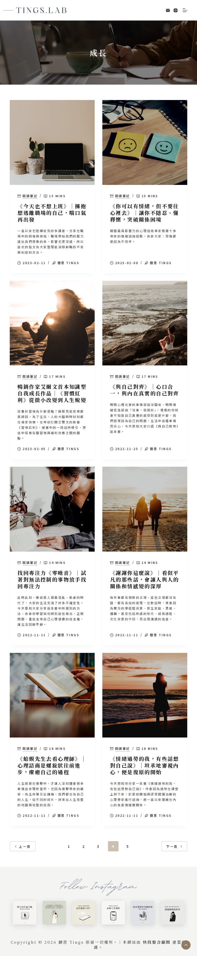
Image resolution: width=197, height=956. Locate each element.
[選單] (185, 10)
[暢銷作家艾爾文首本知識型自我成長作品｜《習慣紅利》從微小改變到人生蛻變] (52, 323)
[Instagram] (176, 10)
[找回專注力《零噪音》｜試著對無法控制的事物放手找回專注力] (52, 509)
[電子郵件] (168, 10)
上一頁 (25, 846)
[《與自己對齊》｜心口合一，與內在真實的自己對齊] (144, 323)
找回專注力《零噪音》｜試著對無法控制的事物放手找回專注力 (51, 579)
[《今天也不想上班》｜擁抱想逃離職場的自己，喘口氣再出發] (52, 142)
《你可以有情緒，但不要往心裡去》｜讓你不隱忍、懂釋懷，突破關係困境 (144, 212)
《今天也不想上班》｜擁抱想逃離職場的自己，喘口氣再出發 (51, 212)
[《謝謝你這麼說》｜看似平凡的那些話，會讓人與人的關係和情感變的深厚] (144, 509)
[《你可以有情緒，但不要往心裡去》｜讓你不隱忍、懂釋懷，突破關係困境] (144, 142)
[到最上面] (186, 945)
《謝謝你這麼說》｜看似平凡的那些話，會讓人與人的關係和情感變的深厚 (144, 579)
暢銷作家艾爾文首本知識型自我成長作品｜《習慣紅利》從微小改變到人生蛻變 (51, 393)
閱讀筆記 (30, 196)
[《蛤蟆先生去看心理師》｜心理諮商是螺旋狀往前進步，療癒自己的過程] (52, 695)
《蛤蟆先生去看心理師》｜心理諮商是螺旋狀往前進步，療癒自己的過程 (51, 765)
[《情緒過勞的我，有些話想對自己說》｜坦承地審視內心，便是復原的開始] (144, 695)
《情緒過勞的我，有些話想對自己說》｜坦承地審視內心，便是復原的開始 (144, 765)
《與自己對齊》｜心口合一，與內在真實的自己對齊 (144, 390)
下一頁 (172, 846)
